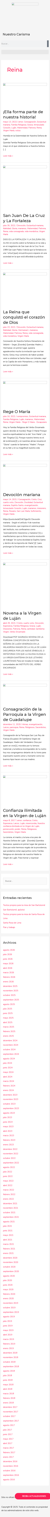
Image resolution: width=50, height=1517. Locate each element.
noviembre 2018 (10, 1357)
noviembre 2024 (10, 1045)
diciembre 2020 (10, 1257)
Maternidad (22, 127)
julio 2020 (7, 1280)
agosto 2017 (9, 1425)
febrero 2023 (9, 1140)
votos (18, 130)
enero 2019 (8, 1348)
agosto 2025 (9, 1004)
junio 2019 (8, 1325)
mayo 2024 (8, 1072)
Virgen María (8, 130)
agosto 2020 (9, 1276)
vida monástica (31, 231)
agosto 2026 (9, 950)
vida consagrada (16, 231)
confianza (27, 820)
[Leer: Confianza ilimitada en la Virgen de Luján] (25, 789)
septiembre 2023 (11, 1108)
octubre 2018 (9, 1362)
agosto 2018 (9, 1371)
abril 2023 (7, 1131)
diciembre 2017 (10, 1407)
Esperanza (7, 626)
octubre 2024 (9, 1049)
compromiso (22, 416)
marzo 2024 (8, 1081)
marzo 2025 (8, 1027)
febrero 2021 (9, 1248)
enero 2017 (8, 1457)
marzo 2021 (8, 1244)
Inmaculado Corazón (12, 508)
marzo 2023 (8, 1135)
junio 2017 (8, 1434)
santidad (31, 629)
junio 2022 (8, 1176)
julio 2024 (7, 1063)
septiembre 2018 (11, 1366)
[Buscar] (48, 43)
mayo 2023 (8, 1126)
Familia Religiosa (18, 124)
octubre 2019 (9, 1307)
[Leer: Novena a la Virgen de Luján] (25, 585)
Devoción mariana (21, 494)
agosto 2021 (9, 1221)
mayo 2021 (8, 1235)
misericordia (31, 823)
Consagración (30, 121)
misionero (41, 508)
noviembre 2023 (10, 1099)
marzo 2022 (8, 1189)
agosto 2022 (9, 1167)
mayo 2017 (8, 1439)
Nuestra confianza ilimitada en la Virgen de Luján (24, 825)
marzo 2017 (8, 1448)
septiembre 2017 (11, 1420)
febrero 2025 (9, 1031)
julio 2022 (7, 1171)
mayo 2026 (8, 963)
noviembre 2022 (10, 1153)
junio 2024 (8, 1067)
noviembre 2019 (10, 1303)
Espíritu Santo (17, 505)
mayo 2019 (8, 1330)
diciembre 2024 (10, 1040)
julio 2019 (7, 1321)
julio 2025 (7, 1008)
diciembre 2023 (10, 1095)
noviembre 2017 (10, 1411)
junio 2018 (8, 1380)
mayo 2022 (8, 1181)
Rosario (12, 511)
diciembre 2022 (10, 1149)
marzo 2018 (8, 1393)
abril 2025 (7, 1022)
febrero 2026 (9, 977)
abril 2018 (7, 1389)
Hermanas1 (23, 330)
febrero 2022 (9, 1194)
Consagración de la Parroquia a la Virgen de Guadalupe (24, 714)
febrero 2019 (9, 1343)
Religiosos (30, 727)
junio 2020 (8, 1285)
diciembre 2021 (10, 1203)
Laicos (6, 727)
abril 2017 (7, 1443)
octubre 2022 (9, 1158)
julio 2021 (7, 1226)
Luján (13, 127)
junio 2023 (8, 1122)
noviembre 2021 (10, 1208)
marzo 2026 (8, 972)
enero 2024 (8, 1090)
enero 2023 (8, 1144)
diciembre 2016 (10, 1461)
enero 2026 (8, 981)
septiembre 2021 (11, 1217)
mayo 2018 (8, 1384)
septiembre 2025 (11, 999)
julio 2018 (7, 1375)
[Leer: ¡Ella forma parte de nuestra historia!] (25, 94)
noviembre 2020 (10, 1262)
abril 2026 (7, 968)
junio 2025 (8, 1013)
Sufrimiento (36, 511)
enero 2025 (8, 1036)
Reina (39, 127)
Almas (25, 724)
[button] (25, 52)
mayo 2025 (8, 1018)
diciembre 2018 (10, 1352)
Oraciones (7, 629)
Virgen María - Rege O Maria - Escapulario (28, 422)
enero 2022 (8, 1199)
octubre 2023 (9, 1104)
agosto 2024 (9, 1058)
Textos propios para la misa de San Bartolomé (24, 905)
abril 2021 (7, 1239)
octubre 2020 (9, 1266)
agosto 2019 (9, 1316)
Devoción (21, 225)
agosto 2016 (9, 1479)
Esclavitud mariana (35, 225)
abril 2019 (7, 1334)
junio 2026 (8, 959)
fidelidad (7, 228)
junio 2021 (8, 1230)
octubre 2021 (9, 1212)
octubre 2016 (9, 1470)
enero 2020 (8, 1298)
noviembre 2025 (10, 990)
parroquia (14, 727)
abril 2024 (7, 1076)
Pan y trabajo (9, 927)
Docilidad (28, 502)
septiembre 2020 (11, 1271)
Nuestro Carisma (16, 34)
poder (17, 829)
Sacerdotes (40, 727)
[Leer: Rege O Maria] (25, 393)
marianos (22, 228)
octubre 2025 (9, 995)
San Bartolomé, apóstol (14, 909)
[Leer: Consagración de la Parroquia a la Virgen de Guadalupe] (25, 693)
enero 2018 (8, 1402)
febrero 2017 (9, 1452)
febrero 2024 (9, 1085)
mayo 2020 (8, 1289)
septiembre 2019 (11, 1312)
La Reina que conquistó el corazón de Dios (24, 317)
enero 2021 (8, 1253)
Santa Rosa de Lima (12, 922)
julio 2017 (7, 1429)
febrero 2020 (9, 1294)
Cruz (40, 499)
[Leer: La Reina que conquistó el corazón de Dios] (25, 289)
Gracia (30, 124)
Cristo (34, 499)
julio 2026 (7, 954)
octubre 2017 (9, 1416)
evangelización (31, 505)
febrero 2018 (9, 1398)
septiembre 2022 (11, 1162)
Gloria (14, 228)
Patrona (32, 127)
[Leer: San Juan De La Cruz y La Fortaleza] (25, 187)
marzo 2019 (8, 1339)
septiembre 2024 (11, 1054)
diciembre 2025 (10, 986)
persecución (8, 829)
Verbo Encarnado (17, 631)
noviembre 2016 (10, 1466)
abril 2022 (7, 1185)
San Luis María (23, 511)
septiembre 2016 (11, 1475)
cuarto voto (8, 502)
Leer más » (8, 155)
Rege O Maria (16, 411)
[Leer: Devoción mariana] (25, 476)
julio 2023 (7, 1117)
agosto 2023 (9, 1113)
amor (20, 121)
